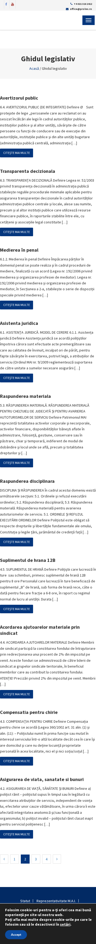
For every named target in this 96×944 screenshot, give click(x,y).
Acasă (34, 68)
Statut (25, 900)
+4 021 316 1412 (83, 4)
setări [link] (65, 924)
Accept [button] (16, 935)
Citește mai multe (16, 153)
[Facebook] (6, 3)
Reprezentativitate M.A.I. (56, 900)
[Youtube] (12, 3)
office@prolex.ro (81, 9)
